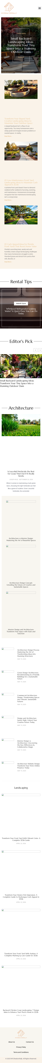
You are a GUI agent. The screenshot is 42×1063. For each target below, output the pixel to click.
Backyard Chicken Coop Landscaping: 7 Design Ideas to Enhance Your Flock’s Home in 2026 (21, 1011)
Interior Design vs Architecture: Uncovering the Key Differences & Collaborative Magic (27, 744)
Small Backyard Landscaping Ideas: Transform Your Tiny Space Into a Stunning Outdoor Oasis (21, 45)
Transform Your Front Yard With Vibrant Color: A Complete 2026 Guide (21, 839)
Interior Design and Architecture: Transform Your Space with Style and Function (21, 631)
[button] (39, 8)
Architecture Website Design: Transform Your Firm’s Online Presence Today (28, 766)
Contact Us (30, 1042)
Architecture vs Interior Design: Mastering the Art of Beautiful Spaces (21, 539)
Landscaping (21, 33)
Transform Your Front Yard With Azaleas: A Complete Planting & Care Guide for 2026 (21, 954)
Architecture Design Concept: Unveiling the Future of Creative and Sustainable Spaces (21, 585)
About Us (11, 1042)
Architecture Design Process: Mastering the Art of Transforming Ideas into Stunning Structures (28, 653)
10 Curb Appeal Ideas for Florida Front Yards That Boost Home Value (20, 245)
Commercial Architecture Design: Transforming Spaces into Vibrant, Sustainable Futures (28, 698)
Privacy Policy (21, 1047)
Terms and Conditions (21, 1052)
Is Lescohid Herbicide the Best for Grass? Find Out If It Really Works (21, 473)
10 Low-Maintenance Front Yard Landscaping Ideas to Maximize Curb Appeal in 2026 (21, 182)
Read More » (8, 136)
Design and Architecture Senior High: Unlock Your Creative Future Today (27, 720)
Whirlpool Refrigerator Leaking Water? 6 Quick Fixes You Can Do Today (21, 311)
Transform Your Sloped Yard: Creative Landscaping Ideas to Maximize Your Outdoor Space (18, 120)
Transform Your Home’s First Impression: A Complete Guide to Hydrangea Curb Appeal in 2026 (21, 897)
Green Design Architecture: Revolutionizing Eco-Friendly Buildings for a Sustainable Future (28, 676)
